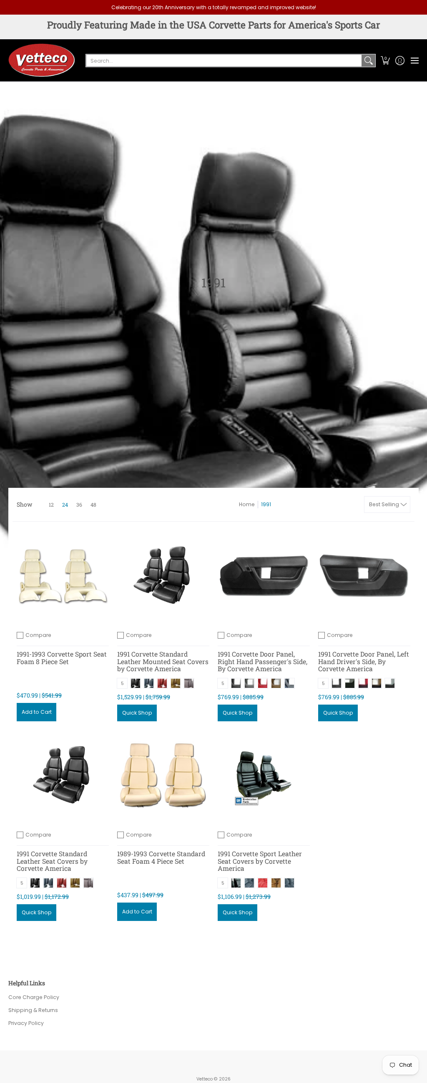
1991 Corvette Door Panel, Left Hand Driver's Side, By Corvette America (363, 661)
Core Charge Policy (33, 997)
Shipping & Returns (33, 1010)
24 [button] (65, 504)
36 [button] (79, 504)
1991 (266, 504)
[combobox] (224, 60)
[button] (385, 60)
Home (247, 504)
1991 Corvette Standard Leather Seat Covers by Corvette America (52, 860)
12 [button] (51, 504)
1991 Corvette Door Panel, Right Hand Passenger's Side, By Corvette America (262, 661)
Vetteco (204, 1079)
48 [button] (93, 504)
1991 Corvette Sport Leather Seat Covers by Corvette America (260, 860)
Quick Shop (137, 712)
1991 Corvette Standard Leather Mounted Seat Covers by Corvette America (162, 661)
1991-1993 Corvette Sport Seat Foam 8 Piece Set (62, 657)
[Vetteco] (41, 60)
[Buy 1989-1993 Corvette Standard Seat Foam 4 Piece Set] (163, 776)
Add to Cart (37, 711)
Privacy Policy (26, 1023)
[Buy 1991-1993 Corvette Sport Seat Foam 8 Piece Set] (63, 576)
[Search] (368, 60)
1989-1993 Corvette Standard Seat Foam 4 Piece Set (161, 857)
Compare (38, 635)
